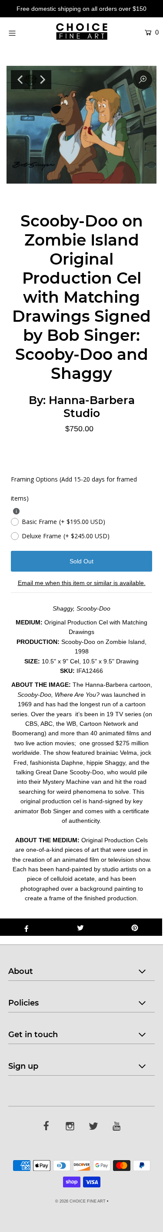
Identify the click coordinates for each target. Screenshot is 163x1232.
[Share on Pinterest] (135, 927)
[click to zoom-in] (142, 79)
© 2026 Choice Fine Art (80, 1201)
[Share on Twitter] (80, 927)
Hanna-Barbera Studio (92, 407)
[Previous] (20, 79)
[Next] (41, 79)
